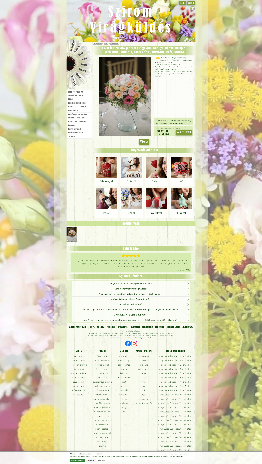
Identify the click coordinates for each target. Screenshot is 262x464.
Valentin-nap (144, 369)
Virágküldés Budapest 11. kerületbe (174, 399)
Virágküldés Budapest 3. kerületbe (175, 364)
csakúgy (124, 403)
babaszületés (124, 364)
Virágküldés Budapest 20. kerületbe (174, 437)
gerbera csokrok (102, 394)
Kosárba (185, 132)
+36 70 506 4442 (96, 327)
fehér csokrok (79, 360)
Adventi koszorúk (144, 403)
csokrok (102, 445)
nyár (144, 381)
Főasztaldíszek (73, 110)
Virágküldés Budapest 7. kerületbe (175, 381)
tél (144, 390)
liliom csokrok (102, 377)
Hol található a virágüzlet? (130, 304)
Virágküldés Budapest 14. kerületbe (174, 411)
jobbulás (124, 390)
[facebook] (128, 343)
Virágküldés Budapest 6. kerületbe (175, 377)
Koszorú (82, 70)
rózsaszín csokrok (79, 364)
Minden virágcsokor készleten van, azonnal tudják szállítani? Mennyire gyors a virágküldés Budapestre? (130, 309)
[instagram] (134, 343)
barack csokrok (79, 386)
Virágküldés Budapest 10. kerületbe (174, 394)
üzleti (123, 381)
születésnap (124, 360)
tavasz (144, 377)
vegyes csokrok (102, 364)
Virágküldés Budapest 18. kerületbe (174, 428)
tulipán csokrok (102, 360)
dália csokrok (102, 424)
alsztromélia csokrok (102, 381)
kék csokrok (78, 394)
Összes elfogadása (77, 460)
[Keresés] (192, 39)
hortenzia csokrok (102, 411)
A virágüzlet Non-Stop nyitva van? (130, 314)
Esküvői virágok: (76, 92)
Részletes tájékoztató (176, 456)
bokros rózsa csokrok (102, 420)
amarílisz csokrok (102, 403)
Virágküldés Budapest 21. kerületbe (174, 441)
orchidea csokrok (102, 386)
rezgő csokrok (102, 441)
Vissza (144, 142)
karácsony (144, 356)
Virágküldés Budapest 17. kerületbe (174, 424)
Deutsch (191, 3)
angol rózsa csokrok (102, 433)
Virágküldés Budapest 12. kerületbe (174, 403)
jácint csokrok (102, 373)
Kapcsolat (135, 327)
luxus (123, 411)
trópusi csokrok (102, 390)
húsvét (144, 360)
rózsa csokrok (102, 356)
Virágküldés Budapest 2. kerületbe (175, 360)
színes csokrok (78, 390)
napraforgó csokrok (102, 399)
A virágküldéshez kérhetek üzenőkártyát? (130, 299)
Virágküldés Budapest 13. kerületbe (174, 407)
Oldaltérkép (187, 327)
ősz (144, 386)
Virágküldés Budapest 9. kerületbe (175, 390)
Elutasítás (91, 460)
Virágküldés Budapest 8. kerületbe (175, 386)
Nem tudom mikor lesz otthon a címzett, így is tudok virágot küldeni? (130, 294)
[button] (193, 262)
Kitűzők (70, 99)
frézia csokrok (102, 369)
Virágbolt (79, 76)
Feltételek (159, 327)
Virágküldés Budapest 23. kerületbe (174, 450)
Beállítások (101, 460)
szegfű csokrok (102, 416)
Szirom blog (73, 80)
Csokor (81, 54)
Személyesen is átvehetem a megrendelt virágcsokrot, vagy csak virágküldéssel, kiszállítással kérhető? (130, 320)
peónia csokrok (102, 428)
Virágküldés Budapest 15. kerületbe (174, 416)
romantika (124, 356)
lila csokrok (79, 369)
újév (144, 394)
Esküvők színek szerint (75, 133)
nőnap (144, 373)
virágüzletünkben (162, 69)
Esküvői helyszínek (74, 129)
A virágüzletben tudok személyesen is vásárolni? (130, 283)
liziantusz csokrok (102, 407)
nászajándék (124, 377)
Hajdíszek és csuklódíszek (77, 103)
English (182, 3)
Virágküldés (97, 44)
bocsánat (124, 399)
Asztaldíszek (114, 44)
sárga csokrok (78, 377)
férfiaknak (124, 394)
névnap (123, 369)
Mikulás (144, 399)
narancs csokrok (78, 373)
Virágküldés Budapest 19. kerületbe (174, 433)
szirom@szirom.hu (77, 327)
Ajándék (77, 49)
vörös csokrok (78, 356)
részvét (124, 386)
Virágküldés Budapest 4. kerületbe (175, 369)
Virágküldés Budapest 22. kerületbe (174, 445)
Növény (83, 59)
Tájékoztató (72, 136)
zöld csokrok (78, 381)
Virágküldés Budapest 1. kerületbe (175, 356)
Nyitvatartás (123, 327)
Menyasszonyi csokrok (75, 95)
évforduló (124, 373)
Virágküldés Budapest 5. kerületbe (175, 373)
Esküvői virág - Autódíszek (77, 107)
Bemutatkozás (173, 327)
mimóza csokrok (102, 437)
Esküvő (106, 44)
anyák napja (144, 364)
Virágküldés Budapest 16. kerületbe (174, 420)
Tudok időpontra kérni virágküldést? (130, 288)
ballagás (124, 407)
